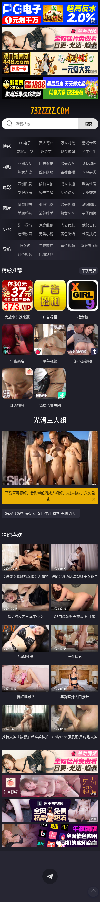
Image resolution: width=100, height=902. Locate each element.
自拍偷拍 (46, 163)
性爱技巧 (89, 233)
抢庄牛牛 (89, 151)
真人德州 (46, 142)
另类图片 (89, 213)
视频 (7, 167)
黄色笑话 (68, 233)
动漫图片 (89, 204)
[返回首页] (93, 892)
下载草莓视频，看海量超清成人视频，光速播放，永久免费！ (50, 495)
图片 (7, 208)
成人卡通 (68, 183)
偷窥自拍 (25, 204)
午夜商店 (46, 245)
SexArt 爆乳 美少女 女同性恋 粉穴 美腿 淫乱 (40, 513)
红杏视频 (25, 254)
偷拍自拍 (46, 183)
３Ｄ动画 (89, 163)
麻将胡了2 (25, 151)
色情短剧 (46, 254)
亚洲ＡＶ (25, 163)
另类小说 (46, 233)
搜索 (88, 123)
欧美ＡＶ (68, 163)
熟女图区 (68, 213)
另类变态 (89, 192)
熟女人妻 (25, 172)
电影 (7, 187)
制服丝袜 (25, 192)
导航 (7, 249)
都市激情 (25, 224)
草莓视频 (68, 245)
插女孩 (24, 245)
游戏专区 (89, 142)
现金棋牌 (68, 151)
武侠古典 (89, 224)
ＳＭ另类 (89, 172)
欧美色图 (68, 204)
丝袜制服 (46, 172)
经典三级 (46, 192)
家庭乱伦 (46, 224)
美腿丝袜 (25, 213)
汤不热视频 (89, 245)
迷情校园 (25, 233)
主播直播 (68, 172)
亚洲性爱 (25, 183)
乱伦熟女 (68, 192)
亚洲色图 (46, 204)
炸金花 (46, 151)
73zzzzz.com (50, 111)
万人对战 (68, 142)
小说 (7, 228)
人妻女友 (68, 224)
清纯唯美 (46, 213)
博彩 (7, 146)
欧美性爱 (89, 183)
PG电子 (25, 142)
